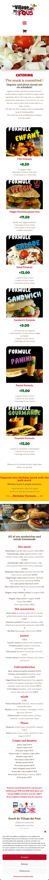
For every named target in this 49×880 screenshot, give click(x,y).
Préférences (24, 871)
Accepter (24, 857)
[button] (45, 831)
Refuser (24, 864)
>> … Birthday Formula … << (24, 496)
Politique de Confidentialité (23, 876)
